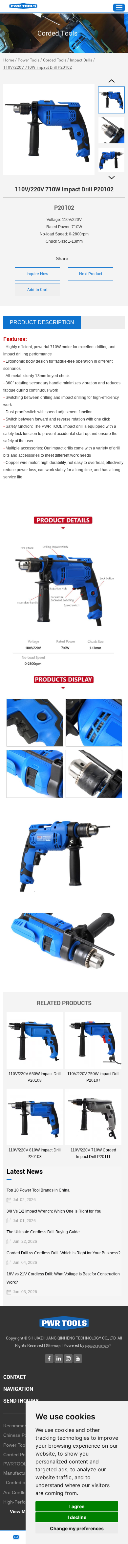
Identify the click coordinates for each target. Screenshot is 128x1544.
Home (8, 60)
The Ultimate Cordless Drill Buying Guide (43, 1232)
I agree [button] (76, 1506)
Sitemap (53, 1345)
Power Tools (28, 60)
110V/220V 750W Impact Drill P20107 (93, 1077)
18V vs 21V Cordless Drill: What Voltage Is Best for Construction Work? (63, 1278)
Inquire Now (37, 274)
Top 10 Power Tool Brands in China (38, 1190)
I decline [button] (77, 1517)
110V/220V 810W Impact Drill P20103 (35, 1153)
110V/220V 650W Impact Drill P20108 (35, 1077)
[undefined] (49, 129)
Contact (14, 1377)
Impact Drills (81, 60)
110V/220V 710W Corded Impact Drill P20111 (93, 1153)
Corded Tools (54, 60)
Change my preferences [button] (77, 1528)
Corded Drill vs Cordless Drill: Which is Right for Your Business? (63, 1253)
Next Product (90, 274)
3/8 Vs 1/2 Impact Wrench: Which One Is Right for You (54, 1211)
